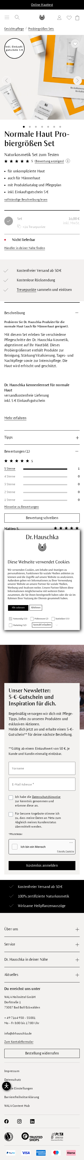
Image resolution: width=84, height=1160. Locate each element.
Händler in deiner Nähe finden (24, 248)
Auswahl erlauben (42, 625)
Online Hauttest (42, 5)
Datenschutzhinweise (46, 797)
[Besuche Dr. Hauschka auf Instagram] (19, 1121)
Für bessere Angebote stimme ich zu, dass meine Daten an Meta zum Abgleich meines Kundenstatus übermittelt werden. (38, 820)
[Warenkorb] (77, 18)
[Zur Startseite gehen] (42, 17)
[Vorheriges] (6, 80)
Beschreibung (14, 313)
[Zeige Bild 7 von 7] (60, 127)
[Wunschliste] (69, 18)
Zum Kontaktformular (18, 1041)
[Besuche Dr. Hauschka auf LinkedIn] (32, 1121)
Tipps (8, 437)
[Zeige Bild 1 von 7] (24, 127)
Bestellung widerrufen (42, 1053)
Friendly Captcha (65, 851)
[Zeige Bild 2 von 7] (30, 127)
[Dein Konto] (60, 18)
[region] (42, 80)
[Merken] (75, 43)
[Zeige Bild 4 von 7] (42, 127)
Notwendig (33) (20, 619)
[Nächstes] (77, 80)
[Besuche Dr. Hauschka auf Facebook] (6, 1121)
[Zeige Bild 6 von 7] (54, 127)
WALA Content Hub (17, 1105)
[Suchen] (17, 17)
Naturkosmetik (57, 896)
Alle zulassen (18, 608)
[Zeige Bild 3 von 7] (36, 127)
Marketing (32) (19, 625)
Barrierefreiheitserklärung (21, 1097)
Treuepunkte (26, 290)
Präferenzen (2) (41, 619)
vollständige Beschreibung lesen (25, 199)
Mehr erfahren (15, 418)
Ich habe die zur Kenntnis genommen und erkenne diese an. (38, 801)
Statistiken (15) (62, 619)
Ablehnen (36, 608)
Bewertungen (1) (17, 452)
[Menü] (6, 17)
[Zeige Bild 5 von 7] (48, 127)
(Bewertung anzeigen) (49, 161)
